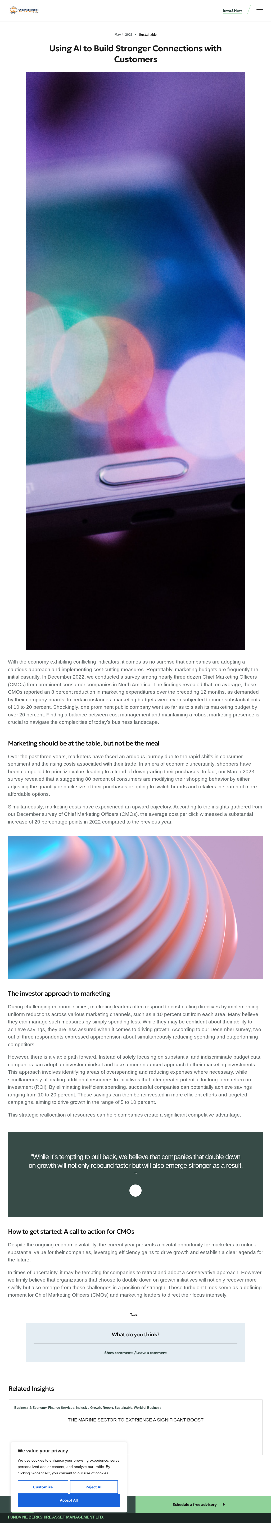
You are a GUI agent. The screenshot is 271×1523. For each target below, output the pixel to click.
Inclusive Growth (88, 1408)
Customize (43, 1487)
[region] (69, 1477)
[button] (259, 11)
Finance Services (61, 1408)
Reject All (93, 1487)
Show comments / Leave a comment (135, 1352)
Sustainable (148, 34)
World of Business (147, 1408)
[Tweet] (135, 1190)
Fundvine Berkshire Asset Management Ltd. (56, 1517)
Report (108, 1408)
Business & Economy (30, 1408)
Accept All (69, 1500)
